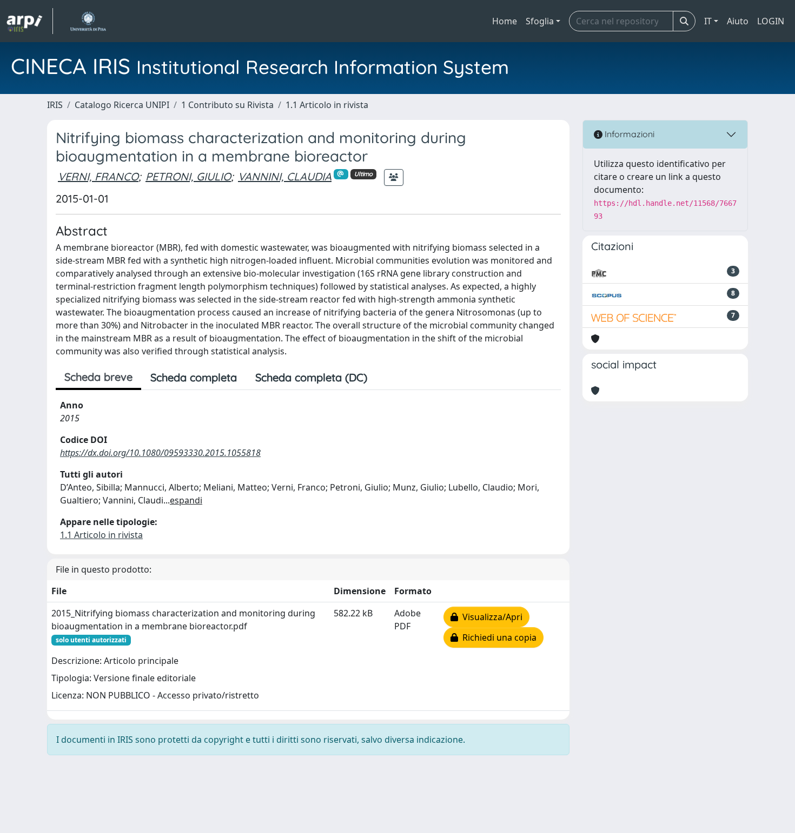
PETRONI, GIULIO (188, 176)
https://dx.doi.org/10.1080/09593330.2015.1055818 (160, 453)
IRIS (55, 105)
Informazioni (628, 134)
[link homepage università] (88, 21)
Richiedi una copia (497, 637)
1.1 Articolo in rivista (327, 105)
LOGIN (770, 21)
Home (504, 21)
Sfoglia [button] (540, 21)
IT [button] (708, 21)
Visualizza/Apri (490, 617)
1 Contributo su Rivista (227, 105)
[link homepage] (29, 21)
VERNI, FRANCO (98, 176)
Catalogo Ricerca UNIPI (122, 105)
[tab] (385, 377)
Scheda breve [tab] (98, 377)
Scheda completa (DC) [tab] (311, 377)
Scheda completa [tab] (193, 377)
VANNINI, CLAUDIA (285, 176)
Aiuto (737, 21)
